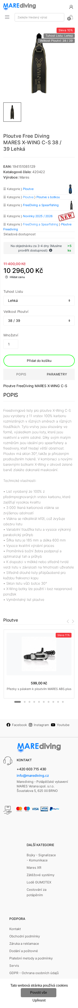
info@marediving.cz (33, 775)
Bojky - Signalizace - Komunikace (41, 857)
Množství (10, 335)
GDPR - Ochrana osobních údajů (34, 973)
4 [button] (34, 702)
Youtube (63, 725)
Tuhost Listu (13, 291)
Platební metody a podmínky (31, 958)
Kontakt (15, 929)
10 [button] (63, 702)
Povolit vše (38, 992)
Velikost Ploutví (15, 311)
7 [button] (48, 702)
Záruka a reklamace (24, 944)
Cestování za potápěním (36, 892)
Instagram (41, 725)
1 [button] (17, 702)
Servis (14, 966)
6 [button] (44, 702)
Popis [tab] (21, 374)
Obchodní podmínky (24, 936)
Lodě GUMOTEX (39, 882)
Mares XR (34, 868)
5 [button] (39, 702)
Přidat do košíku (39, 361)
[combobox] (39, 17)
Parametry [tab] (57, 374)
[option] (39, 63)
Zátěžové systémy (40, 875)
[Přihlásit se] (71, 7)
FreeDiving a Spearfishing (40, 224)
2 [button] (25, 702)
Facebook (19, 725)
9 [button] (58, 702)
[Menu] (7, 16)
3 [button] (29, 702)
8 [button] (53, 702)
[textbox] (39, 17)
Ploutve (28, 197)
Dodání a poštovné (23, 951)
